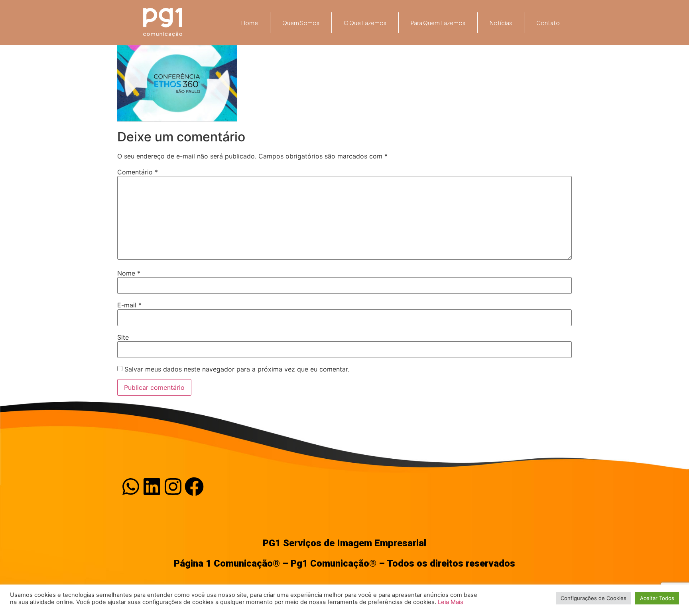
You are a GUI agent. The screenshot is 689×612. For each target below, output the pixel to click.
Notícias (501, 22)
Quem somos (300, 22)
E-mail (129, 305)
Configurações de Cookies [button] (593, 598)
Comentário (137, 172)
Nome (128, 273)
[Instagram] (173, 486)
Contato (548, 22)
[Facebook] (194, 486)
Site (123, 337)
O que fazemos (365, 22)
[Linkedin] (151, 486)
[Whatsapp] (130, 486)
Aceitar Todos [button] (657, 598)
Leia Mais (450, 602)
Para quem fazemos (438, 22)
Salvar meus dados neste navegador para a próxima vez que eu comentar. (236, 369)
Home (249, 22)
